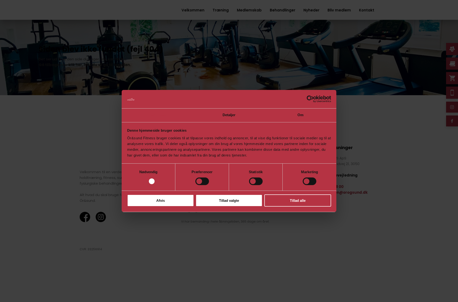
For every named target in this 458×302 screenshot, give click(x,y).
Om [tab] (300, 115)
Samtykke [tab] (157, 115)
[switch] (202, 181)
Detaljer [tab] (229, 115)
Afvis (160, 200)
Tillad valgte (229, 200)
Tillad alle (298, 200)
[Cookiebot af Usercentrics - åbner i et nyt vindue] (310, 99)
